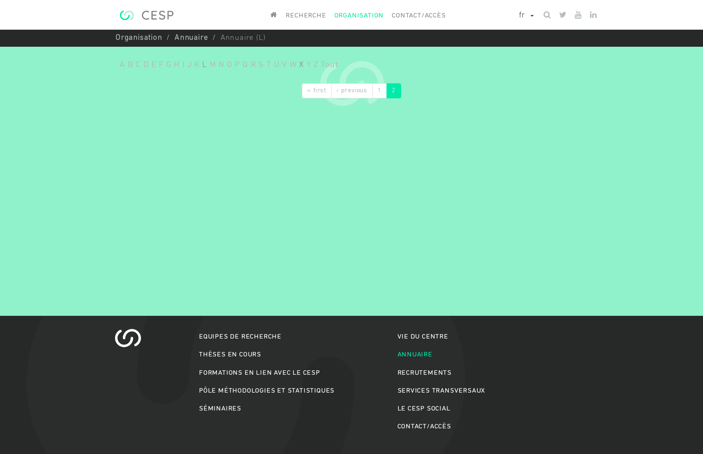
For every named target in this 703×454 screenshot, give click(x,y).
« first (316, 90)
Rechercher (351, 258)
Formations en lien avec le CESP (259, 372)
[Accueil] (146, 15)
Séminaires (220, 408)
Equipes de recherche (240, 336)
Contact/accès (418, 15)
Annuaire (191, 38)
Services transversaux (441, 390)
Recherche (306, 15)
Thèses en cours (230, 354)
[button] (526, 16)
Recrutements (424, 372)
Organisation (359, 15)
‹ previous (351, 90)
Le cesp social (423, 408)
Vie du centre (422, 336)
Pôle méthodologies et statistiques (266, 390)
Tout (329, 65)
